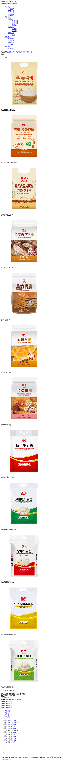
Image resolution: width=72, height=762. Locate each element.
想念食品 (11, 52)
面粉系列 (11, 33)
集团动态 (11, 39)
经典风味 (15, 23)
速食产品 (11, 27)
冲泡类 (14, 31)
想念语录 (11, 43)
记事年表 (11, 11)
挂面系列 (11, 19)
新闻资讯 (7, 37)
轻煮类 (14, 29)
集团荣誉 (11, 15)
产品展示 (7, 17)
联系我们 (7, 46)
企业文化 (11, 13)
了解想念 (7, 7)
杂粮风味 (15, 21)
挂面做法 (11, 44)
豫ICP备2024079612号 (44, 757)
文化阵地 (11, 41)
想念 (13, 35)
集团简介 (11, 9)
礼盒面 (14, 25)
